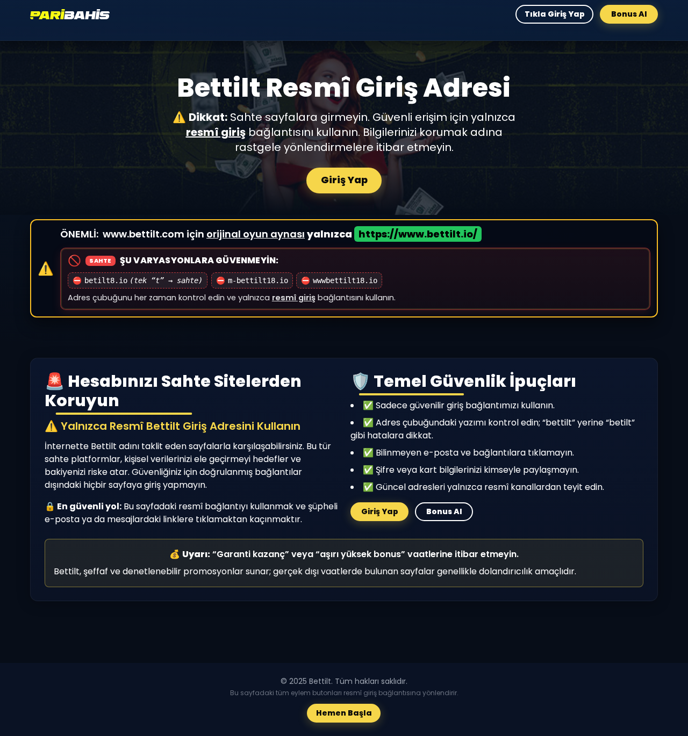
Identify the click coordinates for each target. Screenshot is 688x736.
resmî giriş (216, 132)
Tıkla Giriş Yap (554, 14)
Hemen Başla (344, 713)
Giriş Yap (344, 179)
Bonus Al (629, 14)
